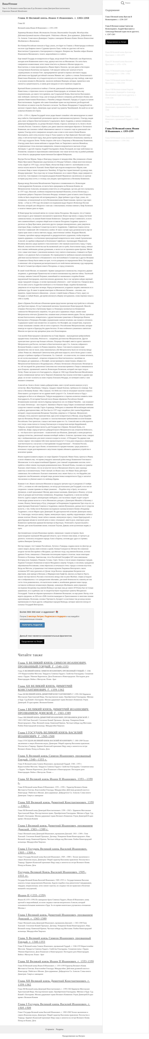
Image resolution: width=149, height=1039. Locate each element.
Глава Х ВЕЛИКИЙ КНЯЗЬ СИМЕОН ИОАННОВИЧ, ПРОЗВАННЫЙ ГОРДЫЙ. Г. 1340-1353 (52, 664)
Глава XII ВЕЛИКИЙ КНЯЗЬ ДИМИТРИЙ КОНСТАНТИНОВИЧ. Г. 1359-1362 (45, 688)
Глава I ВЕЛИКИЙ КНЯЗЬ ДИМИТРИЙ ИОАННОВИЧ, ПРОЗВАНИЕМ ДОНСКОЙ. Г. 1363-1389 (53, 711)
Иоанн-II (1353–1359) (32, 895)
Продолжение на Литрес (117, 42)
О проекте (49, 1029)
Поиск (125, 3)
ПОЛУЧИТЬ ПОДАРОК (32, 625)
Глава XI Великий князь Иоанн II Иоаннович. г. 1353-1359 (56, 961)
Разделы (59, 1029)
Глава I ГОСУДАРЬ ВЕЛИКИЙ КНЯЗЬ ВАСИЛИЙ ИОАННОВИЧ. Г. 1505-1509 (50, 734)
